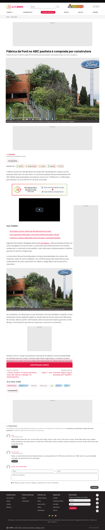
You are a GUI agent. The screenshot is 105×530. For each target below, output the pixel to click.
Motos (39, 501)
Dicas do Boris (41, 504)
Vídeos (67, 385)
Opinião (55, 498)
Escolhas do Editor (24, 385)
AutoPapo (12, 154)
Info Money (45, 243)
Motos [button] (80, 12)
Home (7, 17)
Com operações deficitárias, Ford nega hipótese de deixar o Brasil (34, 234)
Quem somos (10, 498)
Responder (14, 446)
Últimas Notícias (12, 385)
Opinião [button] (95, 12)
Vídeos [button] (66, 12)
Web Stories (56, 507)
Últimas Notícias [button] (48, 12)
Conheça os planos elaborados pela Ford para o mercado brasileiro (35, 238)
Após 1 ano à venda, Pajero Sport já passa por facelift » (57, 373)
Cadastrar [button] (73, 508)
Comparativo (25, 501)
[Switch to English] (52, 516)
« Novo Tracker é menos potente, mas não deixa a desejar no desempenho (22, 374)
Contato (8, 504)
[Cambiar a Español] (55, 516)
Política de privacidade (94, 527)
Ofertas (55, 510)
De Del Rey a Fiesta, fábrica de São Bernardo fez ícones (30, 231)
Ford (52, 385)
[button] (58, 7)
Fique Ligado (14, 17)
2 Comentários (12, 161)
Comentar (94, 487)
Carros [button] (9, 12)
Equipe (8, 501)
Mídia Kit (8, 507)
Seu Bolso (59, 385)
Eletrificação (41, 510)
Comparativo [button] (27, 12)
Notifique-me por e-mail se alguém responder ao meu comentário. (35, 483)
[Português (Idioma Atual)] (49, 516)
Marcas (24, 498)
